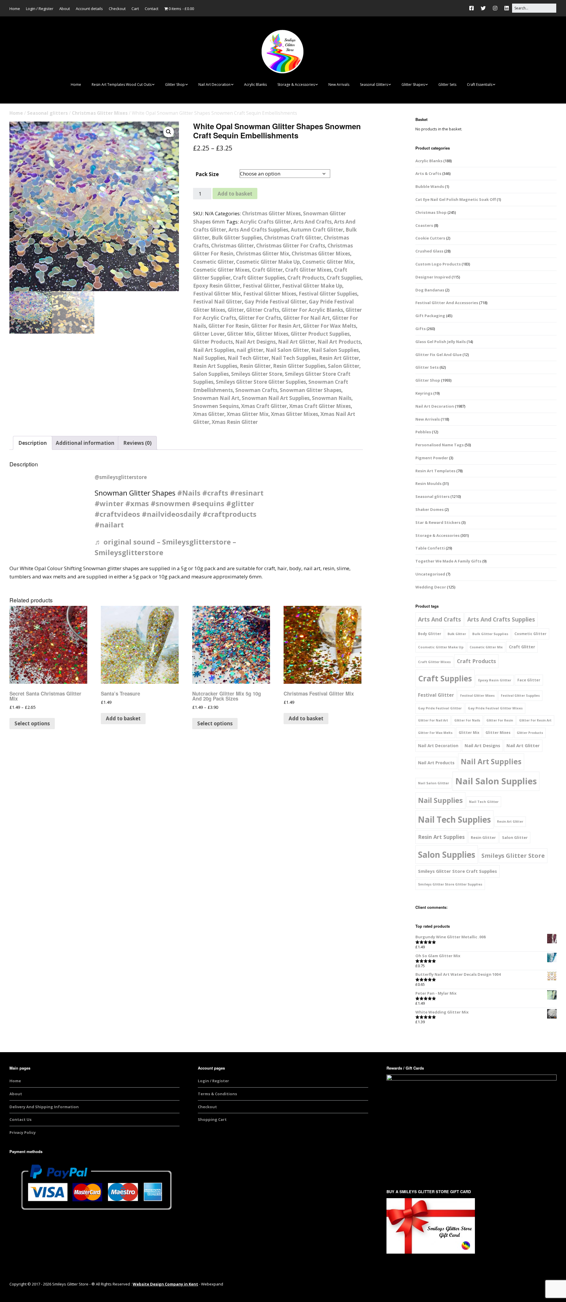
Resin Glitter (255, 366)
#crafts (215, 493)
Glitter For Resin (228, 325)
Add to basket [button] (123, 718)
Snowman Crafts (256, 390)
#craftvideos (117, 514)
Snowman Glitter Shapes (310, 390)
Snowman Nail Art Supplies (276, 398)
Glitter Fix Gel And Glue (438, 354)
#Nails (188, 493)
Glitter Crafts (262, 309)
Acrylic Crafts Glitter (265, 221)
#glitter (240, 503)
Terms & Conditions (217, 1093)
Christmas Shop (431, 212)
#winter (109, 503)
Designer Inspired (433, 277)
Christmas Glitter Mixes (100, 113)
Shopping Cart (212, 1119)
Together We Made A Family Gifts (448, 561)
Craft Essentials (479, 84)
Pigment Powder (431, 457)
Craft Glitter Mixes (308, 269)
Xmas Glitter (208, 414)
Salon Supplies (211, 373)
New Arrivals (338, 84)
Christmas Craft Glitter (292, 237)
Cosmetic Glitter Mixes (221, 269)
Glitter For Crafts (259, 317)
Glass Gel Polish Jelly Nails (440, 341)
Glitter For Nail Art (306, 317)
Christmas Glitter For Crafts (290, 245)
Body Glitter (429, 633)
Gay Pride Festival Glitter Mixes (495, 708)
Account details (89, 8)
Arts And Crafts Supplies (258, 229)
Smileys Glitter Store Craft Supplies (457, 871)
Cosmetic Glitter (213, 261)
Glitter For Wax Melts (329, 325)
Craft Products (305, 277)
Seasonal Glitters (374, 84)
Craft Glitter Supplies (259, 277)
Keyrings (423, 393)
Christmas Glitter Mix (262, 253)
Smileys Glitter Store (256, 373)
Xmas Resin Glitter (235, 422)
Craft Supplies (344, 277)
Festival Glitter (261, 285)
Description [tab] (32, 443)
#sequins (208, 503)
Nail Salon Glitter (287, 350)
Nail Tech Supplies (294, 358)
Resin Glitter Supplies (299, 366)
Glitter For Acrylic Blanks (312, 309)
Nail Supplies (209, 358)
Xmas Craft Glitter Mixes (320, 406)
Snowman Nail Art (216, 398)
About (64, 8)
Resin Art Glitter (339, 358)
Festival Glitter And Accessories (446, 302)
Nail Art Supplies (213, 350)
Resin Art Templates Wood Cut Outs (122, 84)
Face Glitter (528, 680)
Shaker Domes (429, 509)
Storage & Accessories (296, 84)
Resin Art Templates (435, 470)
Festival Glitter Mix (217, 293)
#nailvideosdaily (171, 514)
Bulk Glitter (456, 634)
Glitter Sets (447, 84)
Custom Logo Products (438, 264)
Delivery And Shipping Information (44, 1106)
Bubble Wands (429, 186)
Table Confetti (430, 548)
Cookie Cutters (430, 238)
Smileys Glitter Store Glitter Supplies (261, 381)
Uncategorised (430, 574)
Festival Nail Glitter (217, 301)
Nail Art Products (339, 341)
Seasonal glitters (47, 113)
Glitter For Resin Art (276, 325)
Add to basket (235, 193)
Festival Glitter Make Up (312, 285)
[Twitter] (483, 8)
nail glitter (250, 350)
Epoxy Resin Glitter (216, 285)
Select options (32, 723)
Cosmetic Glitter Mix (327, 261)
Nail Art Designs (255, 341)
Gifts (420, 328)
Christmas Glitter (232, 245)
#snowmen (170, 503)
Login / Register (39, 8)
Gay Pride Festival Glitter (275, 301)
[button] (168, 132)
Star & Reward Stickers (437, 522)
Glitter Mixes (272, 333)
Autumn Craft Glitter (317, 229)
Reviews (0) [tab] (137, 443)
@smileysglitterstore (121, 477)
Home (14, 8)
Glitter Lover (209, 333)
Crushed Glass (429, 251)
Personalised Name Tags (439, 444)
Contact (151, 8)
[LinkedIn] (506, 8)
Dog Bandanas (429, 290)
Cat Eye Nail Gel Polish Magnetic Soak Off (455, 199)
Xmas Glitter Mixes (294, 414)
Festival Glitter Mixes (269, 293)
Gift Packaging (430, 315)
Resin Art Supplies (215, 366)
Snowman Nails (331, 398)
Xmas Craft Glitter (264, 406)
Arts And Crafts (312, 221)
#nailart (109, 524)
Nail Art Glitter (296, 341)
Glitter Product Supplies (320, 333)
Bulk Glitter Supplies (237, 237)
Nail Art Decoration (214, 84)
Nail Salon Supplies (335, 350)
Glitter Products (213, 341)
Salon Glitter (343, 366)
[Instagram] (495, 8)
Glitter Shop (175, 84)
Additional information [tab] (85, 443)
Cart (135, 8)
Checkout (117, 8)
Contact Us (20, 1119)
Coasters (424, 225)
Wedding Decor (430, 587)
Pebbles (423, 431)
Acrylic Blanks (255, 84)
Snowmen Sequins (216, 406)
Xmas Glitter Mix (248, 414)
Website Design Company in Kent (165, 1284)
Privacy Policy (22, 1132)
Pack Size (207, 174)
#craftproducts (229, 514)
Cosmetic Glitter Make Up (268, 261)
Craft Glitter (267, 269)
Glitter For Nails (467, 720)
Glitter (236, 309)
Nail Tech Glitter (248, 358)
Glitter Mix (240, 333)
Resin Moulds (428, 483)
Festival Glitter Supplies (328, 293)
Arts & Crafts (428, 173)
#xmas (137, 503)
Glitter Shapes (413, 84)
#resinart (247, 493)
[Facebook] (473, 8)
